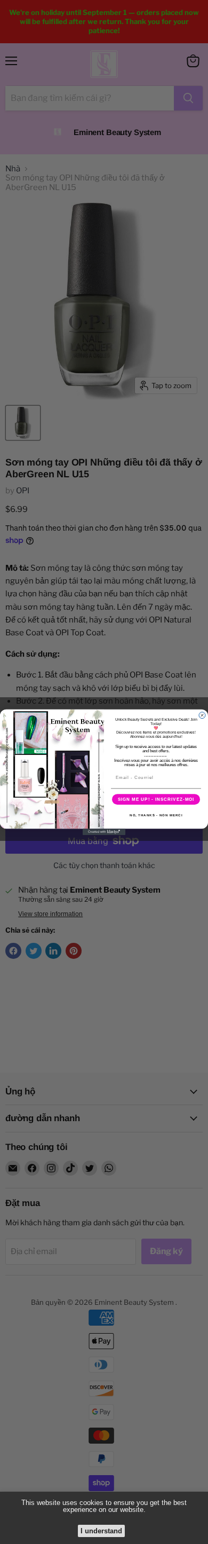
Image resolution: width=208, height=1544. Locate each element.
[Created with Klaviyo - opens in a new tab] (104, 832)
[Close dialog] (202, 715)
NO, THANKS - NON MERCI (156, 815)
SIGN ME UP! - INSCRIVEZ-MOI (156, 799)
